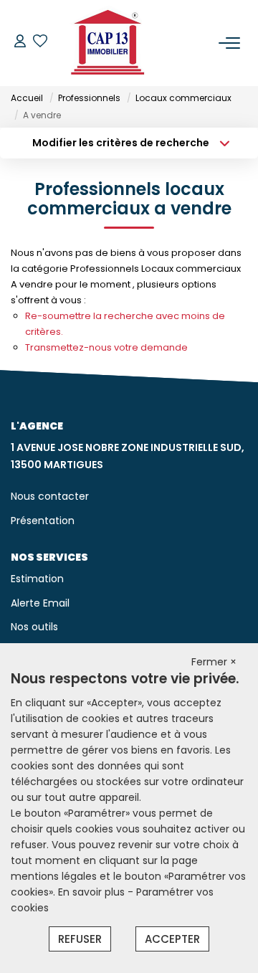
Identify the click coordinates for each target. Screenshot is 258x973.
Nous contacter (50, 496)
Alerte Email (40, 603)
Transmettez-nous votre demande (106, 347)
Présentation (43, 520)
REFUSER (80, 938)
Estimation (37, 578)
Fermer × (213, 662)
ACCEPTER (172, 938)
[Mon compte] (20, 42)
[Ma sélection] (40, 42)
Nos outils (34, 627)
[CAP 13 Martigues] (108, 43)
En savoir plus (93, 892)
